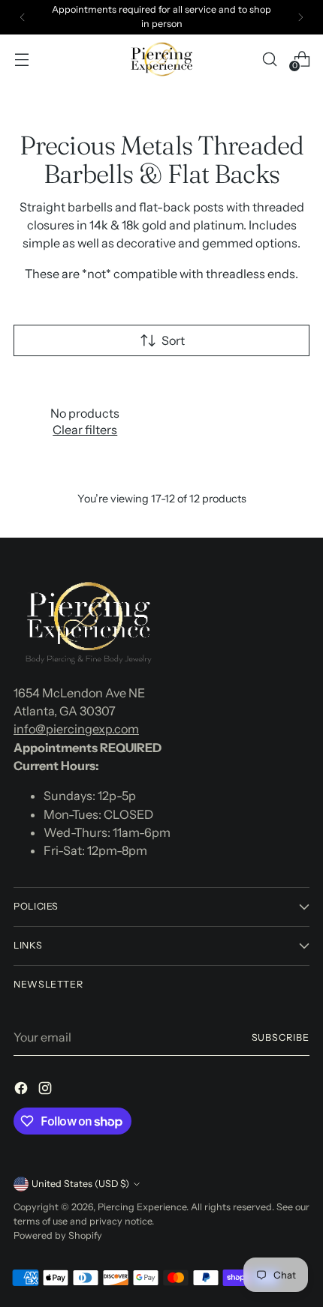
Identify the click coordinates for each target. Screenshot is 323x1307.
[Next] (300, 17)
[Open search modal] (269, 58)
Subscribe (281, 1037)
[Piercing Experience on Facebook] (23, 1090)
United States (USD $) (80, 1183)
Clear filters (85, 429)
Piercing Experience (142, 1207)
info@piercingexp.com (76, 728)
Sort (173, 340)
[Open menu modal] (21, 58)
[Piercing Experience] (161, 59)
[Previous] (22, 17)
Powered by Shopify (58, 1235)
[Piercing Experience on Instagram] (47, 1090)
